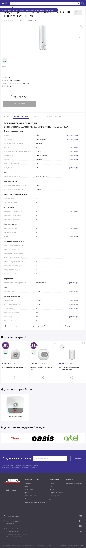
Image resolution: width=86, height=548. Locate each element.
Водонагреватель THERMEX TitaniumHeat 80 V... (69, 368)
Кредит (26, 486)
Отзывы (52, 490)
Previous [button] (5, 37)
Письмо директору (12, 516)
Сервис (26, 493)
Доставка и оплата (56, 499)
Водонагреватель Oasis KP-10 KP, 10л (42, 368)
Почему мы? (27, 483)
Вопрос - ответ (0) (53, 117)
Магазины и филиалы (74, 483)
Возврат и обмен (29, 496)
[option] (42, 37)
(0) (15, 20)
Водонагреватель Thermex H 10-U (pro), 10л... (14, 368)
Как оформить (55, 496)
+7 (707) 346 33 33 (12, 531)
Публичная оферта (30, 499)
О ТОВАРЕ (5, 117)
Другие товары (72, 135)
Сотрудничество (29, 490)
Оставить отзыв (30, 20)
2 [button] (43, 49)
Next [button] (79, 37)
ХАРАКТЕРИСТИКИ (21, 117)
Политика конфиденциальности (35, 502)
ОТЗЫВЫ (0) (37, 117)
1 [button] (40, 49)
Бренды (52, 483)
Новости (52, 486)
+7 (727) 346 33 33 (12, 528)
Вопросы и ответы (56, 493)
